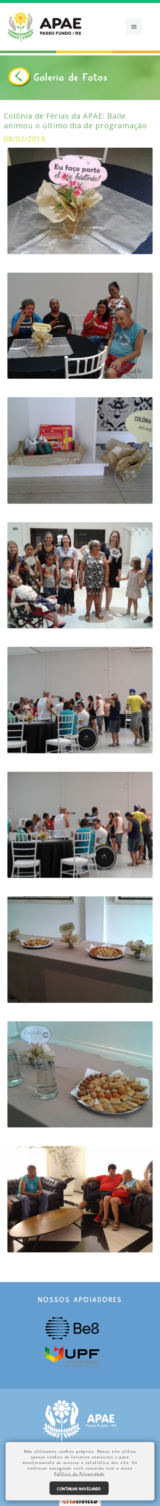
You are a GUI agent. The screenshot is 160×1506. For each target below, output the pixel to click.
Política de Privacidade (79, 1473)
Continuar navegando (79, 1488)
